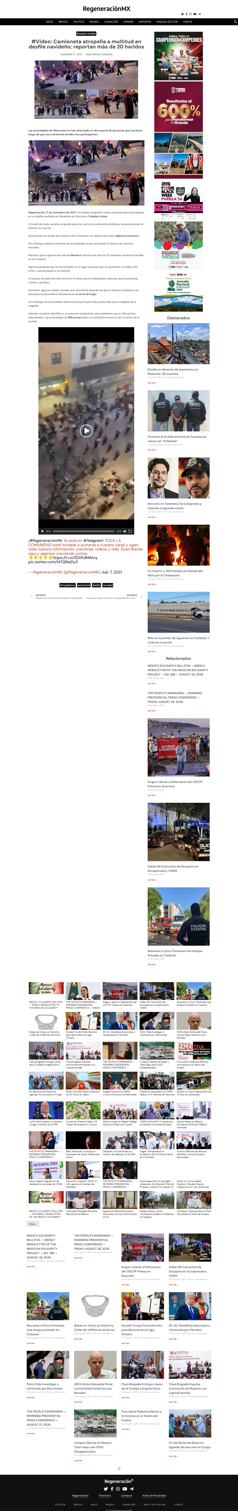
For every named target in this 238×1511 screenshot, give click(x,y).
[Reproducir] (42, 531)
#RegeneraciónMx (45, 540)
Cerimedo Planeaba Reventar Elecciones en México (82, 1213)
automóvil (84, 585)
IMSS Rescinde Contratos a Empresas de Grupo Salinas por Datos (83, 1154)
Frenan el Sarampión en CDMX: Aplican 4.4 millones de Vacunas (157, 1093)
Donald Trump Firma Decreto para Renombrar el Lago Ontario (81, 1035)
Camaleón (111, 21)
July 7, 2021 (111, 572)
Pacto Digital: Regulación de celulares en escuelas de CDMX (45, 1183)
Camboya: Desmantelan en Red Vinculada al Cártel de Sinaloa (194, 1213)
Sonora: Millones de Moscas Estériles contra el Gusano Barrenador (192, 1154)
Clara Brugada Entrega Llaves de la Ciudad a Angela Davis (45, 1063)
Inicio (49, 21)
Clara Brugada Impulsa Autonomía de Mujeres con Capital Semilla (80, 1065)
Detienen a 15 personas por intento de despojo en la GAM (119, 1153)
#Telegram (93, 540)
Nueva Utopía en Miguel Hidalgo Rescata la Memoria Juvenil (120, 1123)
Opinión (128, 21)
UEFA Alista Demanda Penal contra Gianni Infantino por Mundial (192, 1035)
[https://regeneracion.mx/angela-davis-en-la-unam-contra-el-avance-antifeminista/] (119, 1084)
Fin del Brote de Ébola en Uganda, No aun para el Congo (45, 1093)
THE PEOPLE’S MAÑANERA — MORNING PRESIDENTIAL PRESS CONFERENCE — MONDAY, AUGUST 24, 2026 (119, 1184)
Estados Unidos (86, 33)
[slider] (83, 531)
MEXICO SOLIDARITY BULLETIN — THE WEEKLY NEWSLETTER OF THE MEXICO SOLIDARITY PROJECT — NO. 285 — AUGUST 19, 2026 (45, 1214)
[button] (86, 430)
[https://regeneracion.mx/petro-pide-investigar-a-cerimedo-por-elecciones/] (155, 1024)
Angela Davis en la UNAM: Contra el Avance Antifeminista (119, 1093)
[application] (86, 431)
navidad (108, 585)
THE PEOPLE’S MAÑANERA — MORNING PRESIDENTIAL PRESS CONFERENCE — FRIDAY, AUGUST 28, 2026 (175, 697)
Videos (187, 21)
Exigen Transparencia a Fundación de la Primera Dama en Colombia (156, 1154)
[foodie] (178, 219)
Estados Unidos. (98, 216)
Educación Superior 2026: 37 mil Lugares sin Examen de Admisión (81, 1184)
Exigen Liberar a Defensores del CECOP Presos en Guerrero (119, 1004)
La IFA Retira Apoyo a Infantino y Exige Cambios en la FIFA (45, 1123)
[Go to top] (232, 1505)
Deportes (145, 21)
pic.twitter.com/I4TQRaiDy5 (53, 561)
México (63, 21)
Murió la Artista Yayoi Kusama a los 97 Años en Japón (83, 1093)
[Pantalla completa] (130, 531)
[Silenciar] (124, 531)
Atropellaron (67, 585)
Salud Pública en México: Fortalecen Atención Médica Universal (192, 1124)
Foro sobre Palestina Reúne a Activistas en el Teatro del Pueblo (192, 1065)
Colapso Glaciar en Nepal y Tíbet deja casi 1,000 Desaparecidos (154, 1065)
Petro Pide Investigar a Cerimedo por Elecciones (153, 1034)
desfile (96, 585)
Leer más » (152, 383)
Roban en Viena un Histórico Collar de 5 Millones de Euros (44, 1034)
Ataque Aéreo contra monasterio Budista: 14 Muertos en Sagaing (157, 1214)
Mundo (94, 21)
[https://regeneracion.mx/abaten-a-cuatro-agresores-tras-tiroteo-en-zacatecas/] (192, 1084)
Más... (32, 1224)
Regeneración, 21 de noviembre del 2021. (52, 212)
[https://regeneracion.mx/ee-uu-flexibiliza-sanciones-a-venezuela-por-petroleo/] (119, 1024)
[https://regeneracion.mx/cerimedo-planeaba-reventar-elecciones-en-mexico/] (82, 1203)
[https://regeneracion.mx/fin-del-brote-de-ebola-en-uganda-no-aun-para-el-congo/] (45, 1084)
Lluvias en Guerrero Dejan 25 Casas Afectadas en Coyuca (81, 1123)
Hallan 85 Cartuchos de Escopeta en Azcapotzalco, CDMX (154, 1005)
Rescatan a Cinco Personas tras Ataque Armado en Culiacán (194, 1004)
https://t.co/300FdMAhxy (75, 557)
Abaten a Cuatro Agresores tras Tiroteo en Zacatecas (194, 1093)
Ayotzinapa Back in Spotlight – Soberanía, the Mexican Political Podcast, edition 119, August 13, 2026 (157, 1184)
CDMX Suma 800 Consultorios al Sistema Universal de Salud (156, 1123)
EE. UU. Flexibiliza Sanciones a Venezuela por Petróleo (119, 1034)
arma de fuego (87, 294)
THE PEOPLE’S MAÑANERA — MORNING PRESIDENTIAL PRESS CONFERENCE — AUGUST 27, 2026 (119, 1065)
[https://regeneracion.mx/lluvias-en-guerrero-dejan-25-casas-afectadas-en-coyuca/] (82, 1113)
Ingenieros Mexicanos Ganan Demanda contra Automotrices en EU (120, 1214)
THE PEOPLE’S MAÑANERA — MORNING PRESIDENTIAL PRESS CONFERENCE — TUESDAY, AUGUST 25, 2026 (45, 1154)
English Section (167, 21)
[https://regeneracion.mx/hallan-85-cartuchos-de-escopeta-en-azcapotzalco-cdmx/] (155, 994)
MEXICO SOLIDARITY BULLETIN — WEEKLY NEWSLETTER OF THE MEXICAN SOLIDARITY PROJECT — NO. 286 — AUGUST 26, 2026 (178, 670)
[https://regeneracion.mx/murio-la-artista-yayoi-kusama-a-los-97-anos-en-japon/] (82, 1084)
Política (78, 21)
